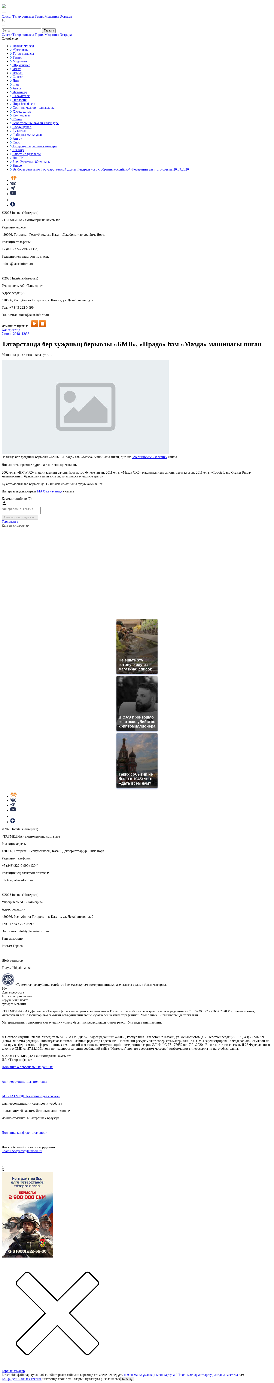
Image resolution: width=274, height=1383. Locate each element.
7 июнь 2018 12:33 (15, 333)
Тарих (40, 16)
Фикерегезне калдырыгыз (19, 517)
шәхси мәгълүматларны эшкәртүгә (149, 1375)
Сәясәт (7, 16)
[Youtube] (13, 194)
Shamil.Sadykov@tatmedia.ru (22, 1151)
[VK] (13, 184)
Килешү (127, 1379)
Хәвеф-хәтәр (11, 330)
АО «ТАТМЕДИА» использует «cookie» (31, 1096)
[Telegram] (12, 189)
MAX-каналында (49, 491)
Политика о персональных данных (27, 1067)
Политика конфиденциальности (25, 1132)
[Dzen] (12, 205)
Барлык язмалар (13, 1371)
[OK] (12, 200)
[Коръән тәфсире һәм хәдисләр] (13, 180)
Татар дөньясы (23, 16)
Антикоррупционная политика (24, 1081)
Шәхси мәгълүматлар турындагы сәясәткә (207, 1375)
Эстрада (66, 16)
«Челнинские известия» (149, 457)
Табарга (49, 30)
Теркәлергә (10, 521)
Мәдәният (52, 16)
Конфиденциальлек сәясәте (22, 1379)
